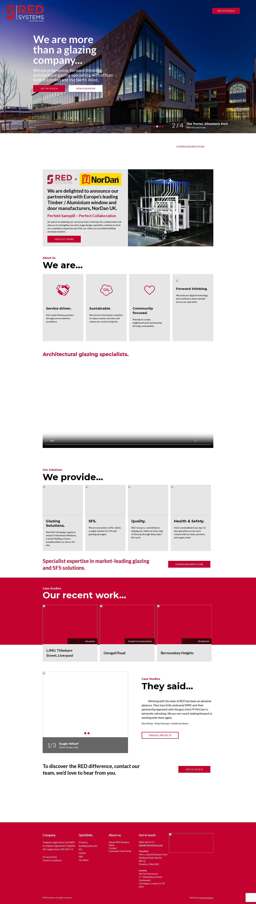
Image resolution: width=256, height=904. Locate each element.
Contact (113, 848)
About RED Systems (119, 842)
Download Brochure (190, 146)
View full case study (196, 127)
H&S (81, 856)
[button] (154, 126)
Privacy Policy (50, 857)
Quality (82, 853)
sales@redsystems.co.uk (151, 845)
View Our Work (85, 88)
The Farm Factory (206, 898)
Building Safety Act (88, 846)
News (112, 845)
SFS (80, 849)
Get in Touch (194, 769)
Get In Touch (226, 10)
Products (83, 842)
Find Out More (64, 239)
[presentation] (245, 126)
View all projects (160, 735)
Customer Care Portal (120, 851)
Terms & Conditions (52, 860)
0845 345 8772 (146, 842)
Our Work (83, 860)
